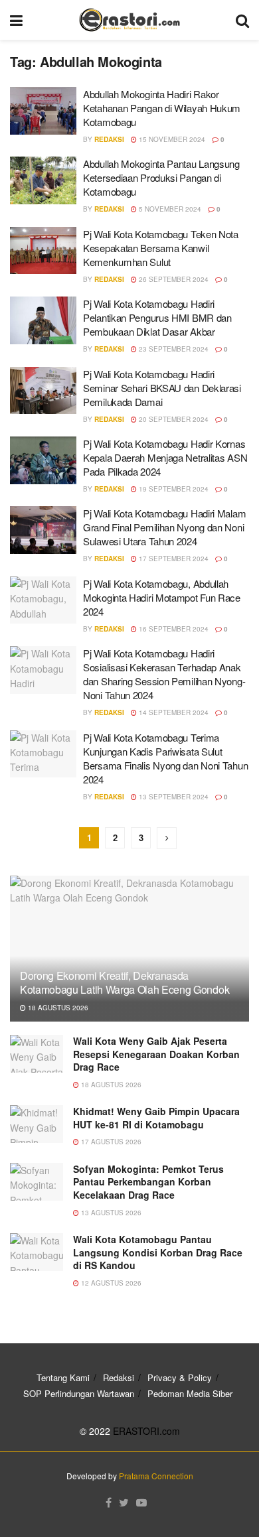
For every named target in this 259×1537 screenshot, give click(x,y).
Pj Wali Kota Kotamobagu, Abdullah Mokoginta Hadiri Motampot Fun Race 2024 (161, 597)
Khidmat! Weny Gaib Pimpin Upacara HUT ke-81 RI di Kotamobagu (156, 1117)
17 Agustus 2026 (110, 1141)
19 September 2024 (173, 489)
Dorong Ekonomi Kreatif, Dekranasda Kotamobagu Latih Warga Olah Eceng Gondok (124, 982)
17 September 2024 (173, 558)
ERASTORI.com (146, 1430)
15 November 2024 (171, 139)
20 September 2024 (173, 419)
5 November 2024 (169, 209)
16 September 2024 (173, 629)
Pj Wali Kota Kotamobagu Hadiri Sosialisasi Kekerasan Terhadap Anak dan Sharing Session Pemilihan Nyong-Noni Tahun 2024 (164, 674)
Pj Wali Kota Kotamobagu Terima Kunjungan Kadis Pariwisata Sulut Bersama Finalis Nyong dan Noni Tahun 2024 (165, 758)
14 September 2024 (173, 712)
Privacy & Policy (179, 1377)
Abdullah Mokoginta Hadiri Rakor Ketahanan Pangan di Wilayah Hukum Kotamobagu (161, 108)
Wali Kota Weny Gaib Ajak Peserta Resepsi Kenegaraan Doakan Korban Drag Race (156, 1053)
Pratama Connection (156, 1475)
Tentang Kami (63, 1377)
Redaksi (109, 139)
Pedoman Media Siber (189, 1393)
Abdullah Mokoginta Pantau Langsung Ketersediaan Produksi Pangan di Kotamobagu (161, 177)
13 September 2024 (173, 796)
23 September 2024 (173, 349)
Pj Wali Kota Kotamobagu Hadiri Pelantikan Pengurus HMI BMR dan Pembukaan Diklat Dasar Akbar (157, 317)
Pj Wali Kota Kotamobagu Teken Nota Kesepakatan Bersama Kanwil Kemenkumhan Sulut (160, 248)
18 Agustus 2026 (57, 1007)
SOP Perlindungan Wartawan (78, 1393)
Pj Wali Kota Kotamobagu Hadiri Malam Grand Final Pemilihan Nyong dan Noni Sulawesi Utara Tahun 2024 (164, 527)
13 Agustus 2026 (110, 1212)
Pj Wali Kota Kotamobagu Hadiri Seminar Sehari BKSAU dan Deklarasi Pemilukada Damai (162, 388)
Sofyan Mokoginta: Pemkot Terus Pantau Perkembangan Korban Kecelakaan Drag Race (148, 1181)
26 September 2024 (173, 279)
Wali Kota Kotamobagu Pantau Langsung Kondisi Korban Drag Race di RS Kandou (157, 1252)
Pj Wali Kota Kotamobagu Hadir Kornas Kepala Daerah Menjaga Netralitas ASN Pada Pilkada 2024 (165, 457)
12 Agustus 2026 (110, 1283)
